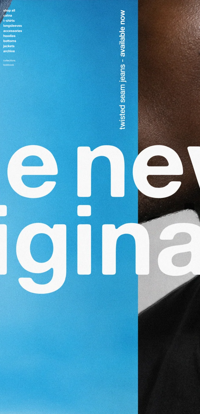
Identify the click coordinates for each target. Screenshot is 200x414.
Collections (9, 60)
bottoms (9, 41)
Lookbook (8, 65)
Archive (9, 51)
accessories (12, 31)
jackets (9, 46)
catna (7, 15)
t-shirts (9, 20)
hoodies (9, 36)
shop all (9, 10)
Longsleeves (12, 25)
